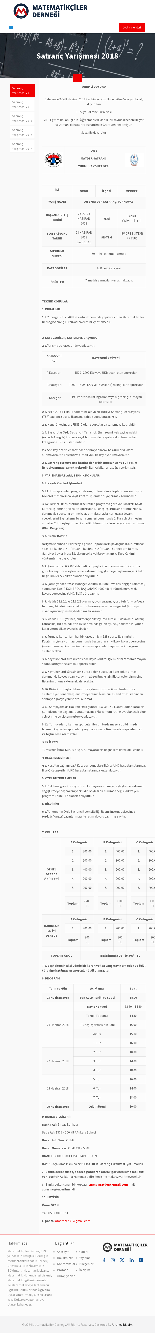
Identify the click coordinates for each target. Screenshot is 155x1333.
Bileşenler (86, 1264)
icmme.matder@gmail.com (108, 1184)
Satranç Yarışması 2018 (22, 90)
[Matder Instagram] (113, 1260)
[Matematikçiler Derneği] (50, 11)
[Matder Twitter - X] (123, 1260)
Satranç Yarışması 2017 (22, 118)
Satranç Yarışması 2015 (22, 132)
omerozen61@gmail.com (72, 1221)
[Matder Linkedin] (132, 1260)
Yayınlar (84, 1258)
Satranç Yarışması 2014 (22, 146)
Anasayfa (63, 1252)
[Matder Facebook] (105, 1260)
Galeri (83, 1252)
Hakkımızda (65, 1258)
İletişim (84, 1270)
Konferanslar (66, 1264)
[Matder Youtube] (141, 1260)
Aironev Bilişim (122, 1325)
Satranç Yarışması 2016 (22, 104)
